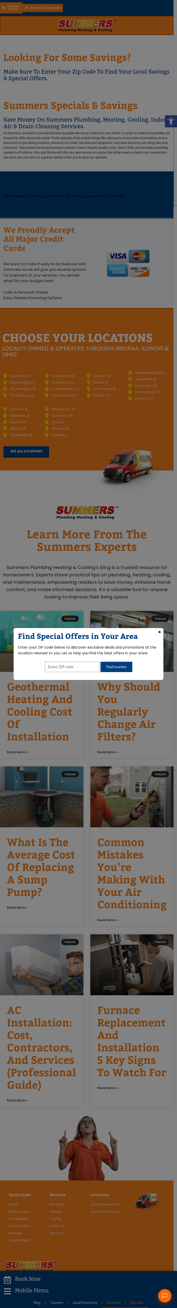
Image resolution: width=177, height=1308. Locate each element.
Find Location (116, 667)
